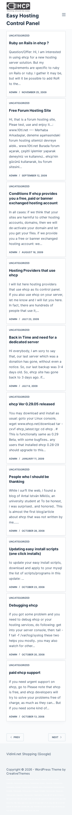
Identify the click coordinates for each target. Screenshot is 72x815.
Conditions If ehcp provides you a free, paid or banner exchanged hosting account (33, 198)
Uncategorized (19, 35)
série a (41, 787)
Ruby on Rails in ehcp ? (29, 43)
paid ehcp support (24, 672)
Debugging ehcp (23, 605)
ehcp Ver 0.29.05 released (32, 404)
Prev (17, 737)
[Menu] (64, 14)
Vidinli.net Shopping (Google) (28, 754)
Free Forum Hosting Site (30, 110)
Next (55, 737)
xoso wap (28, 803)
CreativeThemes (18, 773)
